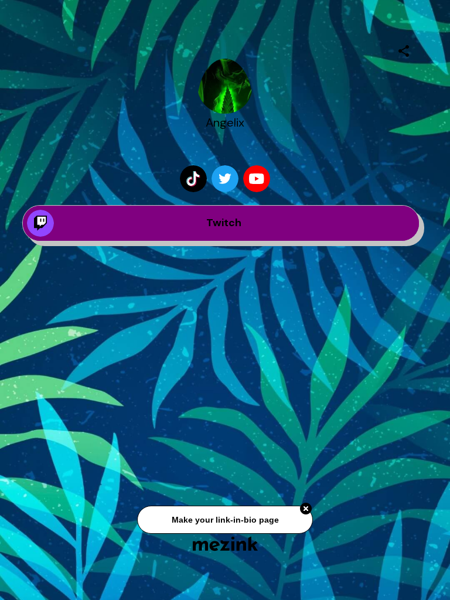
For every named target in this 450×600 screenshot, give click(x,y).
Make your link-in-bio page (224, 521)
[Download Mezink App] (225, 543)
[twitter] (225, 178)
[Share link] (404, 49)
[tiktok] (193, 178)
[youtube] (256, 178)
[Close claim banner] (306, 510)
